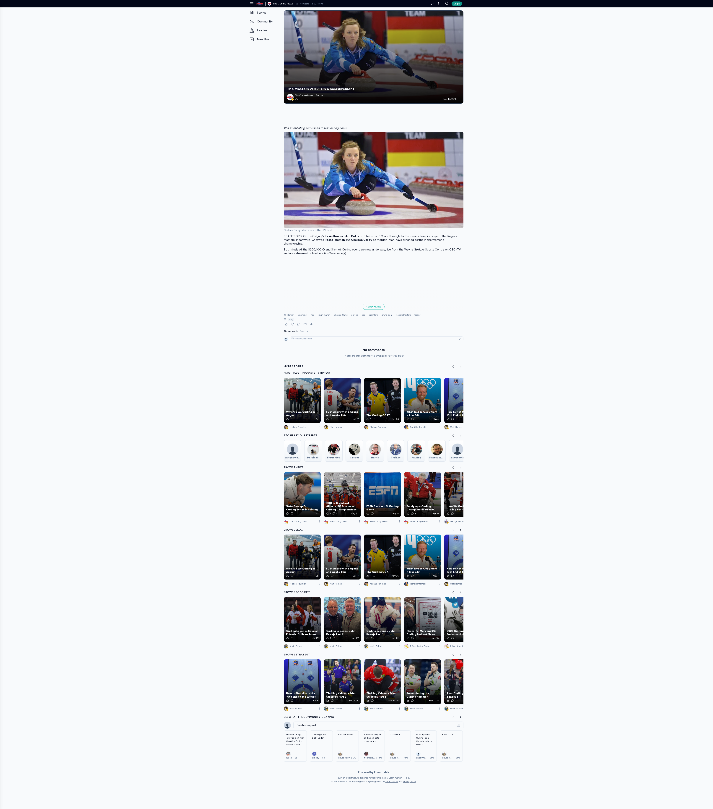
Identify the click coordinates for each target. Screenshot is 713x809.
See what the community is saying (309, 717)
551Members (302, 3)
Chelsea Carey (340, 315)
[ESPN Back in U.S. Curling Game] (382, 494)
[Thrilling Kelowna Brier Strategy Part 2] (342, 681)
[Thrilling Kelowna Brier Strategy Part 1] (382, 681)
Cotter (416, 315)
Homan (290, 315)
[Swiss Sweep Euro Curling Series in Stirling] (302, 494)
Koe (311, 315)
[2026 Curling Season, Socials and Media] (462, 619)
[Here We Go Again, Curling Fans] (462, 494)
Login (457, 3)
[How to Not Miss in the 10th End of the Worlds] (462, 400)
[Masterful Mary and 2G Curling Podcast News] (422, 619)
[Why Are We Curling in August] (302, 400)
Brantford (372, 315)
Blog (291, 319)
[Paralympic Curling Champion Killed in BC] (422, 494)
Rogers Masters (402, 315)
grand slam (386, 315)
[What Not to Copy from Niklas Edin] (422, 400)
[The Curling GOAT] (382, 400)
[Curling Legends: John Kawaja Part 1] (382, 619)
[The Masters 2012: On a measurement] (373, 57)
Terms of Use (391, 781)
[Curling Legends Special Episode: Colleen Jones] (302, 619)
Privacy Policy (409, 781)
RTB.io (406, 778)
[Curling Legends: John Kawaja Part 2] (342, 619)
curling (353, 315)
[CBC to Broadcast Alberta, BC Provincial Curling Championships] (342, 494)
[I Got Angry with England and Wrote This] (342, 400)
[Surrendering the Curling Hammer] (422, 681)
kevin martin (323, 315)
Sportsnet (301, 315)
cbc (362, 315)
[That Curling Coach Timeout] (462, 681)
